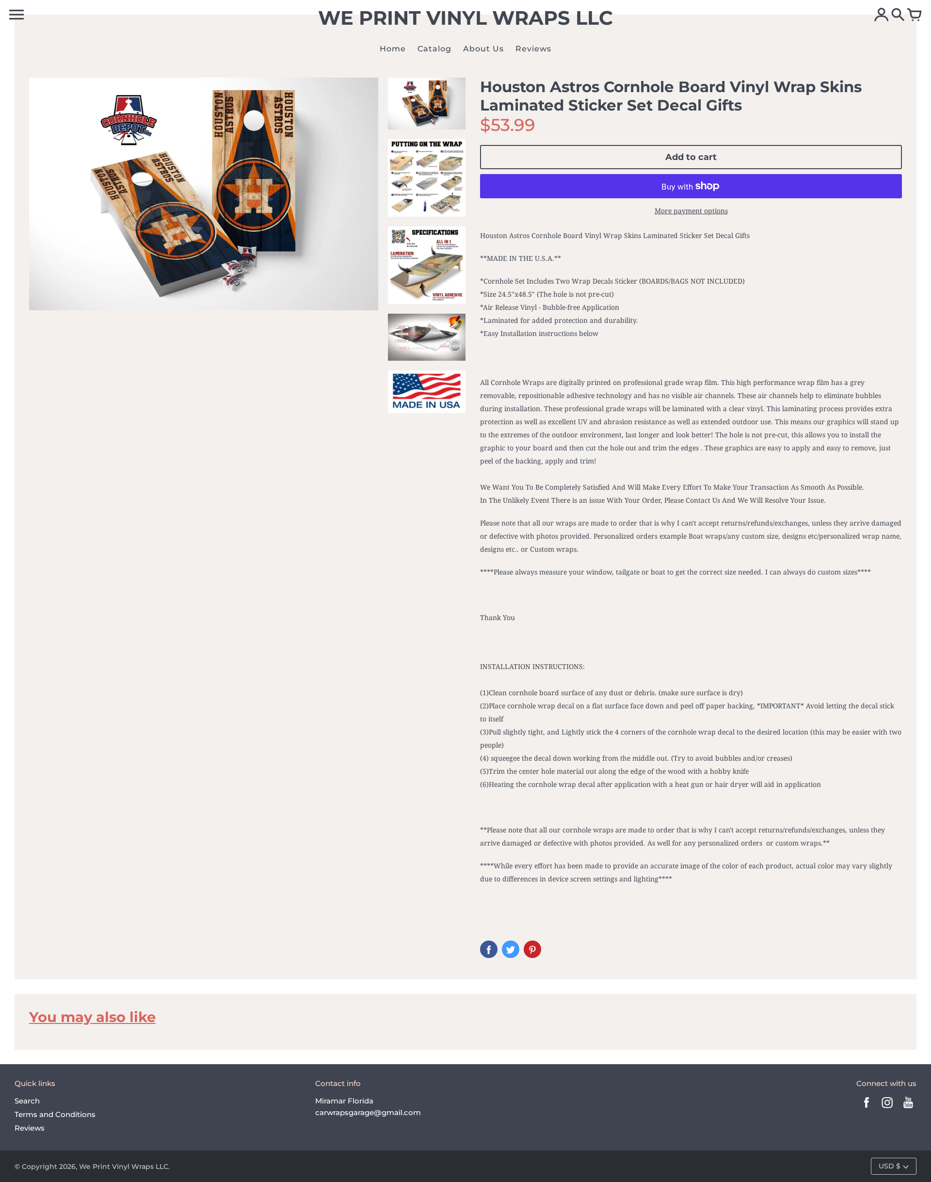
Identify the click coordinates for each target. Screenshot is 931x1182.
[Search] (898, 15)
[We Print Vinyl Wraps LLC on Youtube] (908, 1109)
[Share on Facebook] (489, 949)
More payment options (691, 210)
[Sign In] (881, 15)
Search (27, 1100)
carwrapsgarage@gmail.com (368, 1112)
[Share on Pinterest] (532, 949)
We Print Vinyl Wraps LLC (123, 1166)
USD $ (889, 1166)
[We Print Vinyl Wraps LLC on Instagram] (887, 1109)
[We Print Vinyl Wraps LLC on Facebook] (866, 1109)
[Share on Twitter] (510, 949)
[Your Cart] (914, 15)
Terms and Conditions (55, 1114)
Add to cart (691, 157)
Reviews (30, 1128)
